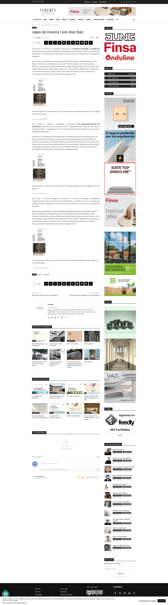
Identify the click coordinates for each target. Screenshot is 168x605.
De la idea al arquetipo (73, 396)
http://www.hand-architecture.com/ (121, 549)
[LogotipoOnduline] (120, 57)
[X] (50, 43)
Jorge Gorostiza (118, 449)
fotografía (46, 274)
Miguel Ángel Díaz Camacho (123, 476)
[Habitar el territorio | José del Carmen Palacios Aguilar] (40, 354)
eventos (38, 25)
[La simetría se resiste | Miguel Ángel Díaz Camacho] (57, 354)
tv (85, 393)
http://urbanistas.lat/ (117, 541)
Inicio (33, 25)
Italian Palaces (88, 362)
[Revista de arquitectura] (47, 11)
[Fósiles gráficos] (92, 336)
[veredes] (33, 38)
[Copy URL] (91, 43)
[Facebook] (121, 2)
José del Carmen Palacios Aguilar (121, 520)
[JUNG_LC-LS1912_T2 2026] (120, 114)
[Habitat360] (120, 211)
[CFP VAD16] (120, 354)
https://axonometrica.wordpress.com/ (121, 462)
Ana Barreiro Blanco (120, 484)
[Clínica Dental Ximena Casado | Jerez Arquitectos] (40, 408)
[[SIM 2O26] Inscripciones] (120, 322)
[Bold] (41, 469)
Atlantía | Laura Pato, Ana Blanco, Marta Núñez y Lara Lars (91, 397)
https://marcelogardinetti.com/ (120, 532)
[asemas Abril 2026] (120, 146)
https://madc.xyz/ (117, 480)
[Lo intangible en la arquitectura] (40, 388)
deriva (51, 341)
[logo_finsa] (120, 47)
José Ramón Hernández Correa (123, 467)
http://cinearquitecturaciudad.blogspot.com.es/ (123, 453)
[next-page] (36, 372)
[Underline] (46, 469)
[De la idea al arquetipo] (74, 388)
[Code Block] (60, 469)
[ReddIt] (68, 43)
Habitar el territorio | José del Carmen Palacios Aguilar (39, 363)
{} (65, 469)
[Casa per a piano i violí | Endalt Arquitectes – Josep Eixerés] (92, 408)
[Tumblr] (135, 2)
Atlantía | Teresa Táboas (73, 416)
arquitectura (53, 393)
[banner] (120, 387)
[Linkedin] (129, 2)
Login (97, 457)
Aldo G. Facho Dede (120, 537)
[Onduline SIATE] (120, 178)
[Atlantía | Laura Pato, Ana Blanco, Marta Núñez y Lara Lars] (92, 388)
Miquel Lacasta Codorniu (121, 458)
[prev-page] (33, 372)
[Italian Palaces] (92, 354)
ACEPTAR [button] (161, 601)
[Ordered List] (52, 469)
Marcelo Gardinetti (119, 528)
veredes (38, 37)
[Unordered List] (54, 469)
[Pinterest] (132, 2)
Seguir (132, 78)
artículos (35, 359)
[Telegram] (77, 43)
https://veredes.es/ (52, 307)
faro (68, 359)
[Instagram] (127, 2)
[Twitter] (124, 2)
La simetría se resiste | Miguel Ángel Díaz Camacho (55, 363)
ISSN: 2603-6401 (92, 587)
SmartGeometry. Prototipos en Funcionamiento (85, 295)
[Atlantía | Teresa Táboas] (74, 408)
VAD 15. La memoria (72, 344)
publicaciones (70, 341)
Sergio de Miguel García (121, 545)
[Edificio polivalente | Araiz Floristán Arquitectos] (57, 388)
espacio (40, 274)
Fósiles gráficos (88, 344)
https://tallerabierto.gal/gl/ (118, 488)
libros (34, 341)
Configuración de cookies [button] (147, 601)
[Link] (62, 469)
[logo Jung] (120, 37)
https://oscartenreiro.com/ (119, 506)
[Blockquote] (57, 469)
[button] (133, 19)
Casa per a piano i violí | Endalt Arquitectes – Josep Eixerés (92, 417)
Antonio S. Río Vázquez (121, 510)
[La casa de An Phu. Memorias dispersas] (57, 408)
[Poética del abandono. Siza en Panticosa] (40, 336)
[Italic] (43, 469)
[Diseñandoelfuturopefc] (120, 280)
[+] (68, 469)
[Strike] (49, 469)
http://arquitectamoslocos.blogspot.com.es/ (123, 471)
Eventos (108, 302)
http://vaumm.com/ (117, 497)
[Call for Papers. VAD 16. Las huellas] (57, 336)
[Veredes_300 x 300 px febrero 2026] (120, 248)
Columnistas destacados (113, 444)
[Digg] (82, 43)
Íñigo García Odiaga (120, 493)
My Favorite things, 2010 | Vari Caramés (44, 295)
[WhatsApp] (59, 43)
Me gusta (132, 74)
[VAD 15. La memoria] (74, 336)
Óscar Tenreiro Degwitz (121, 502)
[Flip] (86, 43)
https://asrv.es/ (116, 514)
